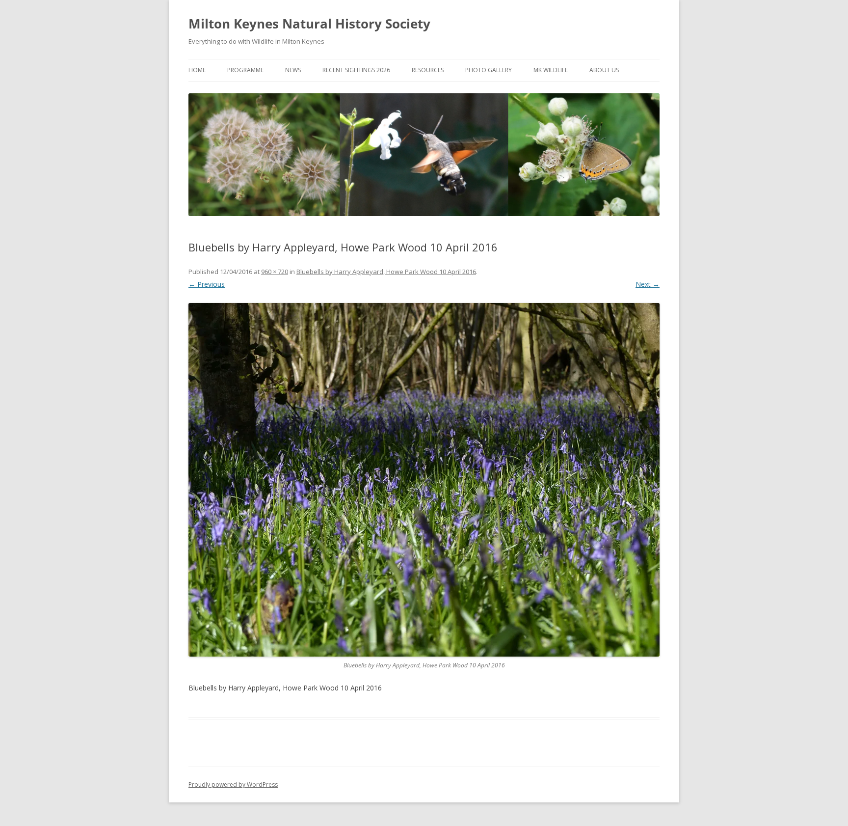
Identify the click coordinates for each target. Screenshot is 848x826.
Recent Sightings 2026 (356, 70)
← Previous (206, 284)
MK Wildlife (550, 70)
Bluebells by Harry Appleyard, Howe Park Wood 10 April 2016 (386, 271)
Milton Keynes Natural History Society (309, 23)
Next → (648, 284)
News (293, 70)
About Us (604, 70)
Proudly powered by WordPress (233, 784)
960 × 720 (274, 271)
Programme (245, 70)
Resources (428, 70)
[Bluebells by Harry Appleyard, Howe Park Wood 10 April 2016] (424, 480)
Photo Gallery (488, 70)
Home (197, 70)
